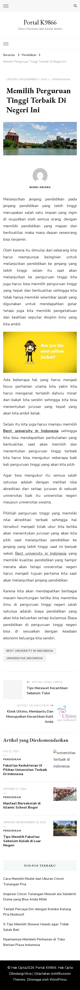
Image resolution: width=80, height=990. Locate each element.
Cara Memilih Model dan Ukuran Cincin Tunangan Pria (33, 881)
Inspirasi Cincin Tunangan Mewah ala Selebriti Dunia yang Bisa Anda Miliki (39, 897)
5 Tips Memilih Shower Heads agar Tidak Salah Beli (36, 927)
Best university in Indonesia (30, 430)
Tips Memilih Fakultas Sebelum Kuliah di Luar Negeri (22, 841)
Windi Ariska (40, 187)
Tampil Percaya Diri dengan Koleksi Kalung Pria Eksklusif (37, 912)
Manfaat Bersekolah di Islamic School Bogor (22, 805)
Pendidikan (61, 79)
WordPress (58, 979)
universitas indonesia (24, 658)
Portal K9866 (40, 22)
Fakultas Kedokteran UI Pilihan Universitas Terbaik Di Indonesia (25, 769)
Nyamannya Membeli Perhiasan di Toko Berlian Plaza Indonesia (34, 942)
